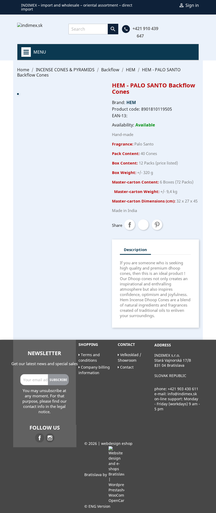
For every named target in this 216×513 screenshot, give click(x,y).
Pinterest (157, 224)
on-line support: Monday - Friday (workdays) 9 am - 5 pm (177, 403)
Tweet (143, 224)
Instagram (50, 438)
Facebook (39, 438)
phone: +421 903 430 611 (176, 388)
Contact (126, 367)
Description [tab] (135, 249)
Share (129, 224)
